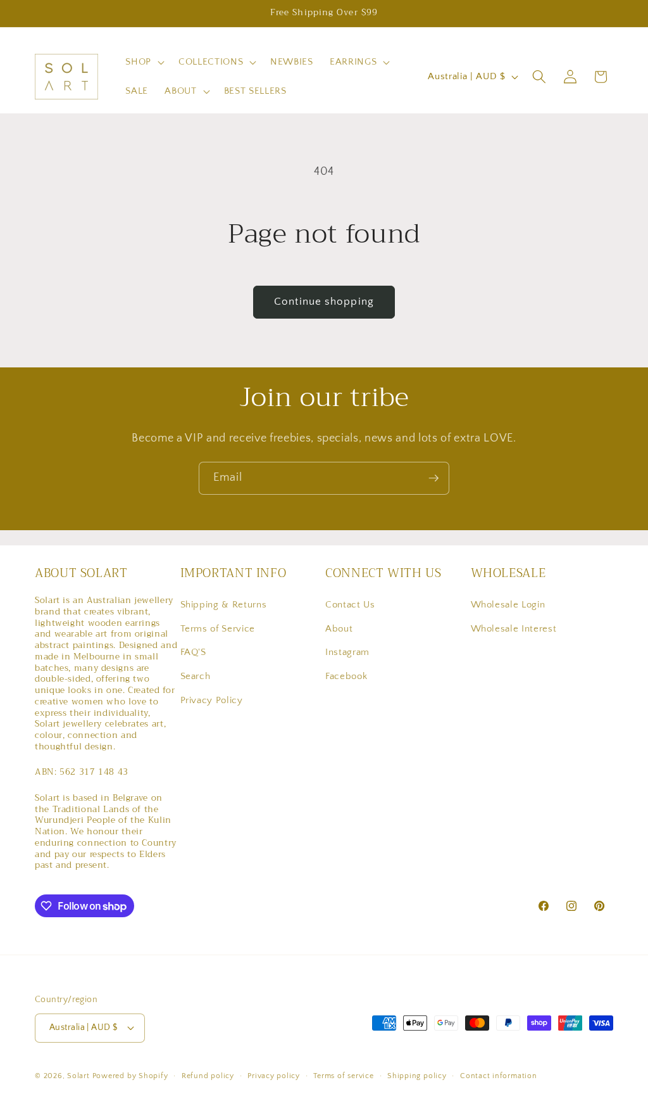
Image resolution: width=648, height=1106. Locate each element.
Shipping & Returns (223, 604)
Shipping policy (417, 1076)
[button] (143, 62)
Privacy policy (273, 1076)
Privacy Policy (211, 700)
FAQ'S (193, 652)
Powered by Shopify (130, 1076)
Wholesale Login (508, 604)
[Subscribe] (433, 478)
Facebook (346, 676)
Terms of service (343, 1076)
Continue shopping (324, 301)
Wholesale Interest (514, 628)
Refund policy (208, 1076)
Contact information (498, 1076)
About (338, 628)
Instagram (347, 652)
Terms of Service (218, 628)
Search (195, 676)
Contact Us (350, 604)
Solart (78, 1076)
